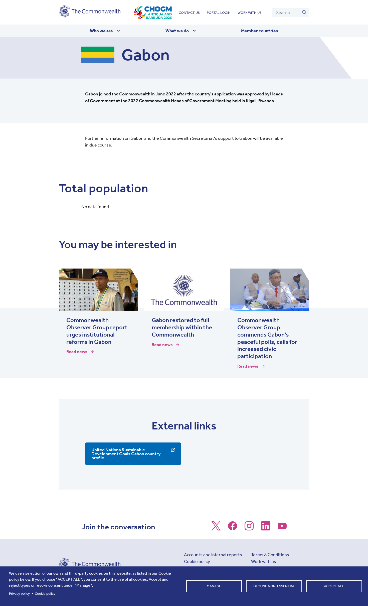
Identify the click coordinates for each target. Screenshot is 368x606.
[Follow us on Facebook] (232, 528)
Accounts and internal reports (213, 554)
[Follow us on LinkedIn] (265, 528)
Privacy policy (19, 593)
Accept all (334, 586)
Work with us (250, 13)
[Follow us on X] (216, 528)
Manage (214, 586)
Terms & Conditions (270, 554)
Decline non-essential (274, 586)
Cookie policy (197, 561)
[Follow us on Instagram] (249, 528)
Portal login (219, 13)
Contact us (189, 13)
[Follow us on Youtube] (282, 528)
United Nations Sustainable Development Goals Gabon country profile (125, 454)
